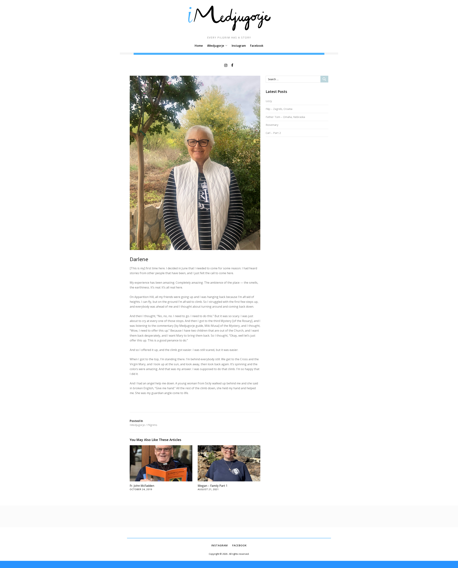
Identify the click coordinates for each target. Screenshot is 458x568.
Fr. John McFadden (142, 486)
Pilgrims (152, 425)
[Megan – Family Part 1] (229, 463)
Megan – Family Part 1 (212, 486)
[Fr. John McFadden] (161, 463)
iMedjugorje (215, 46)
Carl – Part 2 (273, 133)
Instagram (239, 46)
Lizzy (269, 101)
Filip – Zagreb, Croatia (279, 109)
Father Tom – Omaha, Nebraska (285, 117)
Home (199, 46)
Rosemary (272, 125)
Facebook (256, 46)
